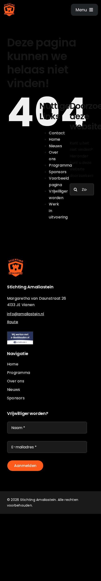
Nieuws (55, 146)
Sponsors (57, 172)
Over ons (15, 381)
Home (54, 139)
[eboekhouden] (20, 333)
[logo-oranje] (9, 4)
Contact (57, 133)
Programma (60, 165)
